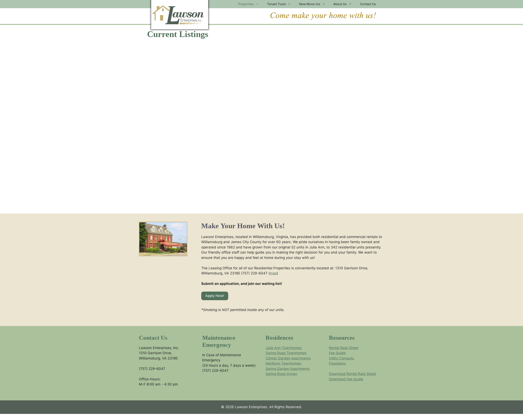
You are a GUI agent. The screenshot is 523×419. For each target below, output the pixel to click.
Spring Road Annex (281, 374)
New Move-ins (309, 4)
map (273, 273)
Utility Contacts (341, 358)
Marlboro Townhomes (283, 363)
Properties (246, 4)
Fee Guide (337, 353)
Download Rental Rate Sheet (352, 374)
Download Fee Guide (346, 379)
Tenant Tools (276, 4)
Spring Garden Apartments (288, 369)
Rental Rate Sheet (344, 348)
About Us (340, 4)
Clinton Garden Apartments (288, 358)
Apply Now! (214, 296)
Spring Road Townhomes (286, 353)
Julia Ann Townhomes (284, 348)
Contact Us (368, 4)
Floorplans (337, 363)
